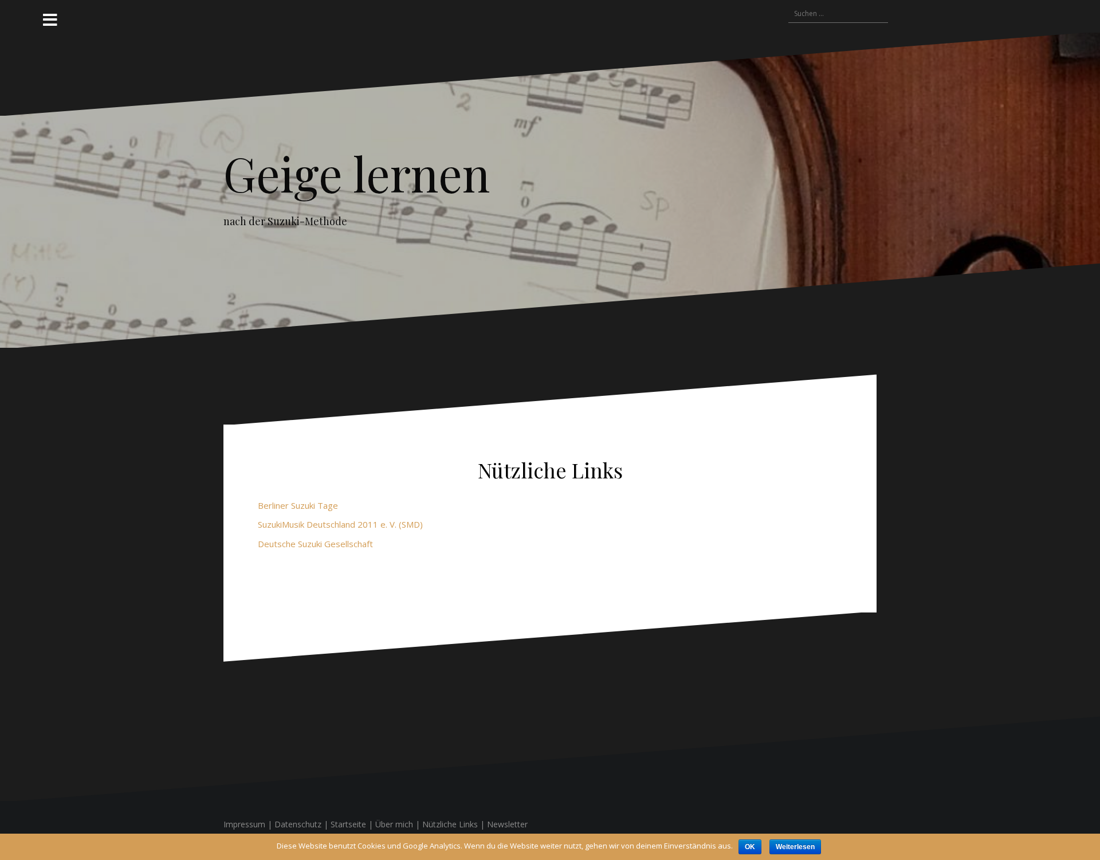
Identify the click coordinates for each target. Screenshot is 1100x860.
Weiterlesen (795, 847)
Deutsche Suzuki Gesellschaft (315, 543)
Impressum (244, 824)
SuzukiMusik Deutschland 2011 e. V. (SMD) (340, 524)
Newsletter (507, 824)
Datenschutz (297, 824)
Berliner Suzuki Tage (298, 505)
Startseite (348, 824)
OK (750, 847)
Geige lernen (356, 173)
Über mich (394, 824)
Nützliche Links (450, 824)
